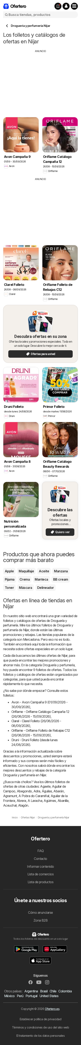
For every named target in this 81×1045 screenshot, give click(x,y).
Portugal (31, 996)
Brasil (44, 991)
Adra (36, 791)
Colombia (65, 991)
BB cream (60, 579)
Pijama (10, 579)
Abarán (58, 791)
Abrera (21, 801)
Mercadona (31, 639)
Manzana (61, 571)
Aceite (44, 571)
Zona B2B (40, 920)
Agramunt (10, 796)
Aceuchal (10, 805)
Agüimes (50, 801)
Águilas (47, 791)
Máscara (25, 588)
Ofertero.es (52, 1009)
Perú (20, 996)
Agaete (45, 786)
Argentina (31, 991)
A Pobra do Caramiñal (33, 796)
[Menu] (74, 6)
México (9, 996)
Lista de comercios (40, 874)
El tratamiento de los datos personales (40, 1035)
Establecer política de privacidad (40, 1019)
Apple (9, 571)
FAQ (40, 851)
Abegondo (24, 791)
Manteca (41, 579)
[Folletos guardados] (57, 6)
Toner (9, 588)
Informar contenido (40, 866)
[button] (66, 6)
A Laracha (35, 801)
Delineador (45, 588)
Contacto (40, 859)
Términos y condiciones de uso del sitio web (40, 1027)
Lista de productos (41, 882)
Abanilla (63, 801)
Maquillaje (26, 571)
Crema (25, 579)
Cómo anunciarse (40, 912)
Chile (53, 991)
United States (48, 996)
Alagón (23, 805)
